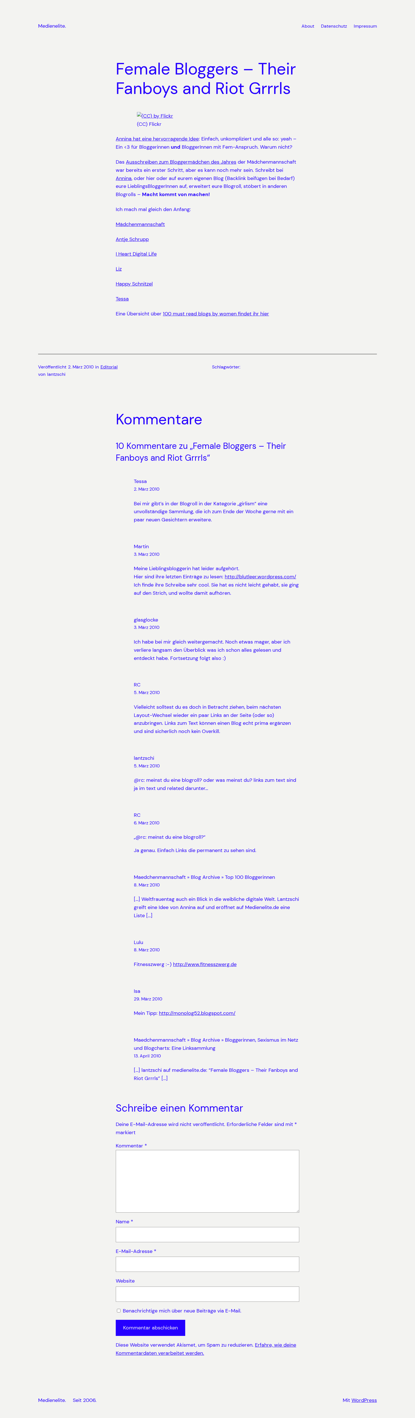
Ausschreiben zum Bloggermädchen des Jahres (181, 162)
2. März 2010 (147, 489)
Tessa (122, 298)
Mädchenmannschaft (140, 224)
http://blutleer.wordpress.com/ (260, 576)
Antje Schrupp (132, 239)
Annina (124, 178)
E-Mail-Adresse (136, 1251)
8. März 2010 (147, 885)
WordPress (364, 1400)
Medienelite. (52, 26)
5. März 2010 (147, 692)
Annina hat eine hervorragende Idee (157, 138)
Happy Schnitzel (134, 283)
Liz (119, 268)
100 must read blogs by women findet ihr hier (216, 313)
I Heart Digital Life (136, 254)
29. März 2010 (148, 999)
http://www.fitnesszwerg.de (205, 964)
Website (125, 1280)
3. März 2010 (147, 554)
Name (124, 1221)
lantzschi (144, 758)
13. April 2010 (147, 1056)
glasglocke (146, 619)
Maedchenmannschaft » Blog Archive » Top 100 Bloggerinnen (204, 877)
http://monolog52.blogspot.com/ (197, 1013)
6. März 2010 (147, 823)
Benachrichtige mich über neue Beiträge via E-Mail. (182, 1310)
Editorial (109, 367)
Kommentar (131, 1145)
